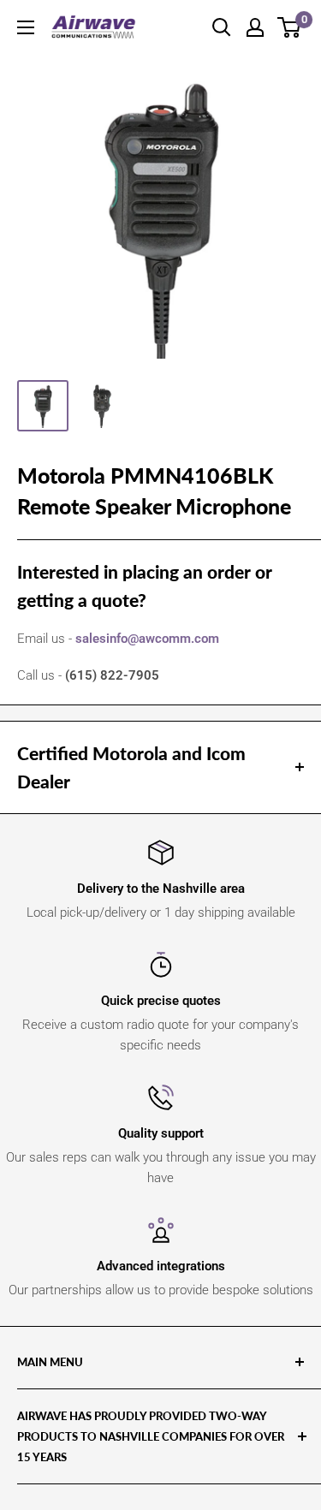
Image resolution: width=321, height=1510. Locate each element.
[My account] (255, 27)
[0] (289, 27)
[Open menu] (25, 27)
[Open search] (221, 27)
